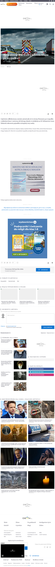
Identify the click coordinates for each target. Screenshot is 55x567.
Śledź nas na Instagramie (38, 375)
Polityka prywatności (17, 563)
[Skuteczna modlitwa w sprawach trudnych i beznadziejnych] (20, 343)
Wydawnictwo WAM (16, 559)
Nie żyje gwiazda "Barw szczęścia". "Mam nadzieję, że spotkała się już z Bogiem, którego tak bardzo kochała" (41, 491)
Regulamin (10, 563)
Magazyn (6, 0)
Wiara (20, 5)
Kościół (6, 525)
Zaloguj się (3, 326)
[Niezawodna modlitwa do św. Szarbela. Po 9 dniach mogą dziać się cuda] (20, 365)
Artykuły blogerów (8, 534)
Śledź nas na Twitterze (37, 372)
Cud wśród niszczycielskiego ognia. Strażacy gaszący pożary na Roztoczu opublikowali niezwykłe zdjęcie (13, 444)
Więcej (36, 3)
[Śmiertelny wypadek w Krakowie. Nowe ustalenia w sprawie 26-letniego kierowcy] (27, 294)
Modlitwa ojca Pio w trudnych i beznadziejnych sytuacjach (5, 373)
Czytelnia (19, 525)
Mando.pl (27, 559)
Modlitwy (29, 536)
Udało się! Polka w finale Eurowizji (37, 467)
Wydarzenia (21, 3)
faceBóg (25, 0)
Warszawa (40, 3)
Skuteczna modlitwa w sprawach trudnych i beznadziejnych (6, 341)
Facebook (49, 1)
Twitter (51, 1)
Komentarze (29, 3)
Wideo (41, 525)
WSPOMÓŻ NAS (35, 555)
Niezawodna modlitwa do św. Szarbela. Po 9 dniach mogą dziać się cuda (6, 363)
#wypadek (3, 281)
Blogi (21, 0)
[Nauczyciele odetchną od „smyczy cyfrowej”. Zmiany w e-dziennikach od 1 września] (9, 294)
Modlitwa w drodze (14, 0)
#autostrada (11, 281)
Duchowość (18, 532)
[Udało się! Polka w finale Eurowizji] (41, 456)
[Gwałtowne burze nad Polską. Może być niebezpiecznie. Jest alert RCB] (14, 480)
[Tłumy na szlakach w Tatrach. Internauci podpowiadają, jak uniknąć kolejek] (45, 294)
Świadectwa (18, 534)
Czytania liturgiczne (32, 532)
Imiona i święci (19, 536)
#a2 (18, 281)
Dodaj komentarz (47, 327)
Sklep (30, 0)
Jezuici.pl (5, 559)
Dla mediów (28, 563)
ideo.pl (29, 565)
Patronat (45, 563)
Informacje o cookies (39, 563)
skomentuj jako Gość (12, 326)
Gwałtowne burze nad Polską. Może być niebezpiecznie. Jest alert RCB (10, 491)
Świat (4, 61)
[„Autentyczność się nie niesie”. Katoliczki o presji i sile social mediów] (20, 386)
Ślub (5, 536)
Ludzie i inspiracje (43, 534)
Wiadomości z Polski (10, 61)
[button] (47, 4)
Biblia (2, 0)
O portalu (5, 563)
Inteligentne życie (45, 522)
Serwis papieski (7, 532)
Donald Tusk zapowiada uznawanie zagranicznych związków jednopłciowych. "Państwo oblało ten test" (12, 468)
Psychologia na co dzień (32, 534)
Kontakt (23, 563)
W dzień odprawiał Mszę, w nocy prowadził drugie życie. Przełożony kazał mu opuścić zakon (7, 352)
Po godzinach (32, 522)
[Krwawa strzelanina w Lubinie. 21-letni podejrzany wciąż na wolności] (41, 433)
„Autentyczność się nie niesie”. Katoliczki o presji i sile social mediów (6, 384)
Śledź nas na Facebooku (38, 369)
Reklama (32, 563)
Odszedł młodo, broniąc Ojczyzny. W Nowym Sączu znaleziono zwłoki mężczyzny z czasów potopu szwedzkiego (40, 421)
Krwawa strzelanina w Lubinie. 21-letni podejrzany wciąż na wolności (40, 444)
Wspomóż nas (44, 269)
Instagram (53, 1)
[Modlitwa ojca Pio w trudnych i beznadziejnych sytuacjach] (20, 376)
